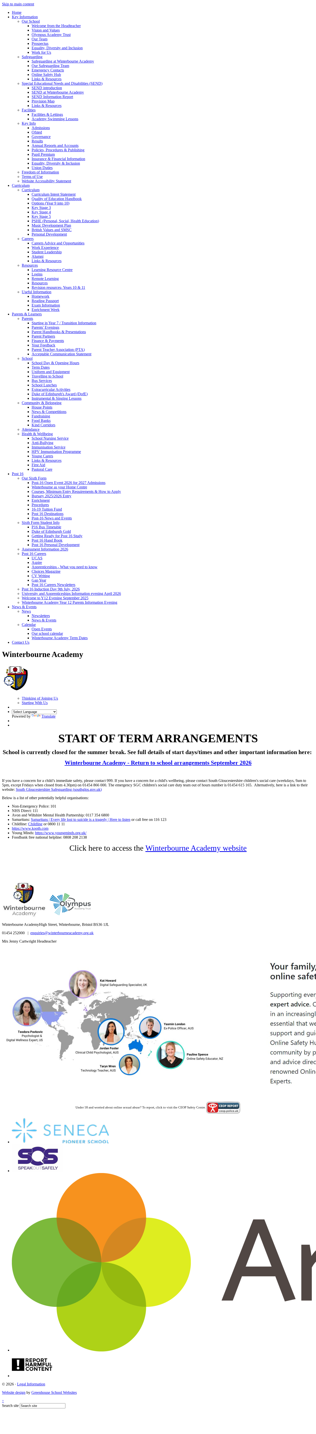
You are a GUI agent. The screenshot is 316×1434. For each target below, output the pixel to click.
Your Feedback (43, 345)
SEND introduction (47, 88)
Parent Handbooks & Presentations (59, 332)
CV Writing (41, 576)
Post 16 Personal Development (55, 545)
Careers (28, 239)
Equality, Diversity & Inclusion (56, 163)
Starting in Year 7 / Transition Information (64, 323)
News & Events (24, 607)
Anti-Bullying (42, 443)
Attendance (31, 429)
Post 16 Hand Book (47, 540)
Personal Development (49, 234)
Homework (40, 296)
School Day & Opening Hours (55, 363)
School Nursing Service (50, 438)
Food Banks (41, 420)
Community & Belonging (41, 403)
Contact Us (20, 642)
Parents (27, 318)
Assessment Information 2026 (45, 549)
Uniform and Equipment (51, 372)
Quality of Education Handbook (57, 199)
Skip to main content (18, 4)
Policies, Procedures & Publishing (58, 150)
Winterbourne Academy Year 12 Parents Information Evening (69, 602)
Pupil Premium (43, 154)
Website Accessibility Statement (46, 181)
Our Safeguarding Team (50, 66)
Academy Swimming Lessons (55, 119)
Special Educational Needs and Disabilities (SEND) (62, 83)
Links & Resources (46, 79)
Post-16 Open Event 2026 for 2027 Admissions (68, 483)
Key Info (29, 123)
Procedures (40, 505)
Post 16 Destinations (47, 514)
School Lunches (44, 385)
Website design (13, 1392)
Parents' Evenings (45, 327)
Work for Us (41, 52)
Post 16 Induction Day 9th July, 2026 (51, 589)
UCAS (37, 558)
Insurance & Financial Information (58, 159)
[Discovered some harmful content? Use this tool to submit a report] (32, 1376)
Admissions (41, 128)
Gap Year (39, 580)
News (26, 611)
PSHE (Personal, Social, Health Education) (65, 221)
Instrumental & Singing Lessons (56, 398)
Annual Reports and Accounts (55, 145)
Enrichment (41, 500)
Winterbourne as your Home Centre (59, 487)
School (27, 358)
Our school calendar (47, 633)
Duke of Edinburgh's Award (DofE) (60, 394)
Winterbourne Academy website (196, 848)
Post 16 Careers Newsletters (53, 585)
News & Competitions (49, 412)
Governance (41, 137)
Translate (48, 716)
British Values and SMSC (52, 230)
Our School (31, 21)
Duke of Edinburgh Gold (51, 531)
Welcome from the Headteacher (56, 26)
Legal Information (31, 1384)
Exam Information (46, 305)
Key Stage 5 (41, 216)
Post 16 (17, 474)
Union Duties (42, 168)
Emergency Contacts (48, 70)
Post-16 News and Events (52, 518)
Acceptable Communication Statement (61, 354)
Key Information (25, 17)
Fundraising (41, 416)
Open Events (42, 629)
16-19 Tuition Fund (47, 509)
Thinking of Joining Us (40, 698)
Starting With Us (35, 703)
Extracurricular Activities (51, 389)
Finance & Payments (48, 341)
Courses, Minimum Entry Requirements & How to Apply (76, 491)
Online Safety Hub (46, 74)
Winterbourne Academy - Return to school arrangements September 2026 (158, 763)
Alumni (37, 256)
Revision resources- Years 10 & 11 (58, 287)
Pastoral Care (42, 469)
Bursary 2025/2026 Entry (51, 496)
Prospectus (40, 43)
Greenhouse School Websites (54, 1392)
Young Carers (42, 456)
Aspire (37, 562)
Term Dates (41, 367)
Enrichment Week (45, 310)
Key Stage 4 (41, 212)
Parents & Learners (27, 314)
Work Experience (45, 247)
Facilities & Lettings (47, 114)
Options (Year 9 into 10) (50, 203)
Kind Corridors (43, 425)
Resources (30, 265)
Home (16, 12)
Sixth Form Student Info (40, 522)
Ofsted (37, 132)
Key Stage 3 (41, 208)
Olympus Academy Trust (51, 35)
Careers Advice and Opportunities (58, 243)
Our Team (39, 39)
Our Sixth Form (34, 478)
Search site (10, 1405)
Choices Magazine (46, 571)
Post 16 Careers (34, 554)
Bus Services (42, 381)
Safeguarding (32, 57)
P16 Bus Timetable (46, 527)
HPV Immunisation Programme (56, 451)
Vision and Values (46, 30)
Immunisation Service (48, 447)
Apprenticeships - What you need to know (65, 567)
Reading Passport (45, 301)
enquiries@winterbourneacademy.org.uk (62, 933)
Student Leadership (47, 252)
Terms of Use (32, 176)
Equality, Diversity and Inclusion (57, 48)
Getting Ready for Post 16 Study (57, 536)
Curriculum (21, 185)
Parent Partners (43, 336)
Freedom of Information (40, 172)
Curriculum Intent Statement (54, 194)
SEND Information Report (52, 97)
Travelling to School (47, 376)
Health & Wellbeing (37, 434)
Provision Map (43, 101)
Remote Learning (45, 278)
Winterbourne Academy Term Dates (60, 638)
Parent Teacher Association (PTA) (58, 349)
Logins (37, 274)
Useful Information (36, 292)
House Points (42, 407)
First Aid (38, 465)
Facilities (29, 110)
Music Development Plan (51, 225)
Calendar (29, 624)
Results (37, 141)
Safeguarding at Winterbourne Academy (63, 61)
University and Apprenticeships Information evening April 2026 (71, 593)
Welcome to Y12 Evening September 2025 (55, 598)
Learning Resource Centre (52, 270)
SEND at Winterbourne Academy (58, 92)
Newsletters (41, 616)
